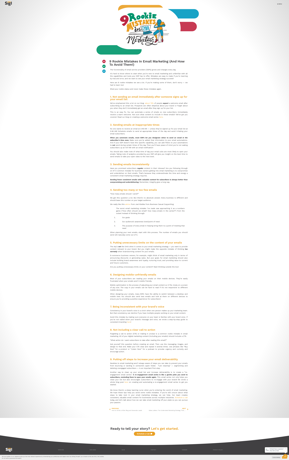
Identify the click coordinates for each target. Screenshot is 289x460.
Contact (153, 449)
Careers (184, 449)
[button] (104, 61)
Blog (123, 449)
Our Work (93, 449)
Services (61, 449)
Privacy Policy (218, 449)
